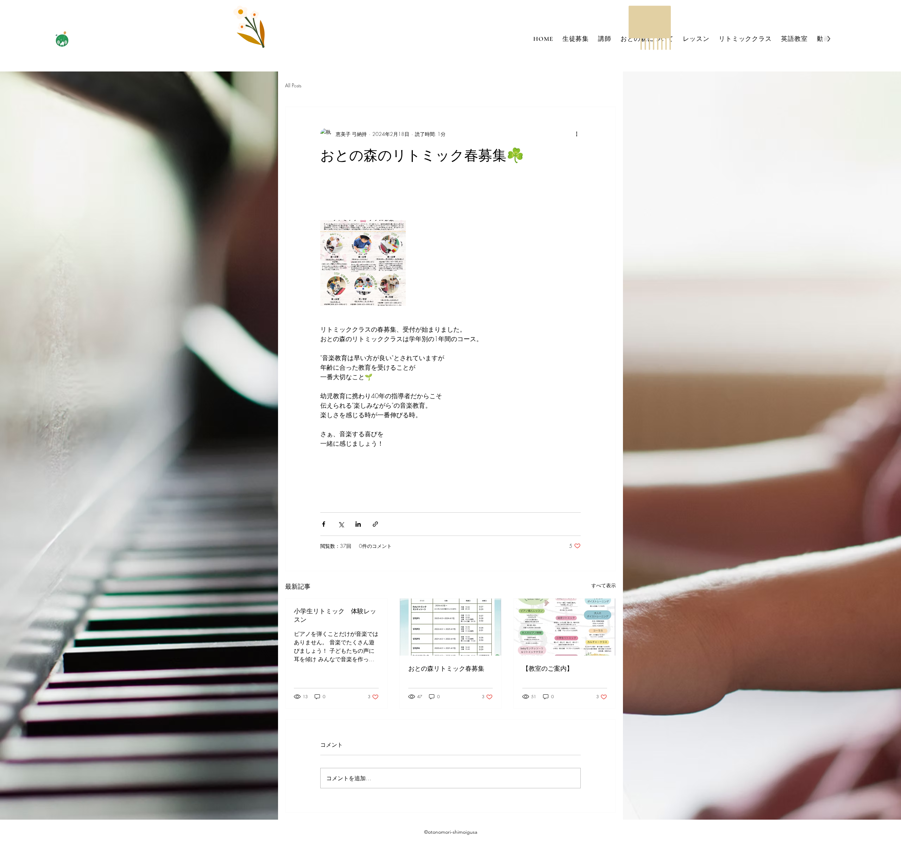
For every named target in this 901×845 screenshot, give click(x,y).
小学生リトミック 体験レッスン (335, 615)
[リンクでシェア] (375, 524)
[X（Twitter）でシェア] (341, 524)
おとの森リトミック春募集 (446, 668)
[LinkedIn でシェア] (358, 524)
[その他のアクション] (576, 134)
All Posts (293, 85)
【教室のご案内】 (547, 668)
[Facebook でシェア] (323, 524)
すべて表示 (603, 585)
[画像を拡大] (363, 263)
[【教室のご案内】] (565, 627)
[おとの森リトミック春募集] (451, 627)
